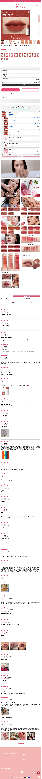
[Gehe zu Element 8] (30, 42)
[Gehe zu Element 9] (34, 42)
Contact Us (23, 754)
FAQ (22, 757)
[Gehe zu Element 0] (2, 42)
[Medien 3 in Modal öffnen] (29, 12)
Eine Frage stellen (27, 298)
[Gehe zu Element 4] (14, 42)
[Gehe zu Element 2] (10, 42)
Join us (23, 760)
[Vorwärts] (40, 1)
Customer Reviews (4, 760)
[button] (3, 49)
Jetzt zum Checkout (31, 89)
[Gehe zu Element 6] (22, 42)
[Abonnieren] (22, 772)
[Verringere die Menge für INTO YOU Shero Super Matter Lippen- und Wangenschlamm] (2, 64)
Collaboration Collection (3, 759)
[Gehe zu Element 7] (26, 42)
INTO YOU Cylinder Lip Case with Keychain (15, 137)
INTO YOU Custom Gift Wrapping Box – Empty (15, 149)
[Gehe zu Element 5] (18, 42)
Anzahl (2, 61)
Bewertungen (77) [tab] (11, 302)
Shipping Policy (13, 753)
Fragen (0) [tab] (30, 302)
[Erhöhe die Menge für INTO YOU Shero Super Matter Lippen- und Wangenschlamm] (7, 64)
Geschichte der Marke (4, 753)
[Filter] (2, 306)
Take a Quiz (24, 759)
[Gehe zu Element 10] (38, 42)
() (20, 84)
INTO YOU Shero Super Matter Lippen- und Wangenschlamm (16, 112)
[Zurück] (1, 1)
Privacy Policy (13, 756)
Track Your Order (24, 756)
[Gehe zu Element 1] (6, 42)
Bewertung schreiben (26, 296)
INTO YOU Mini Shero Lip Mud (13, 143)
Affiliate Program (4, 756)
